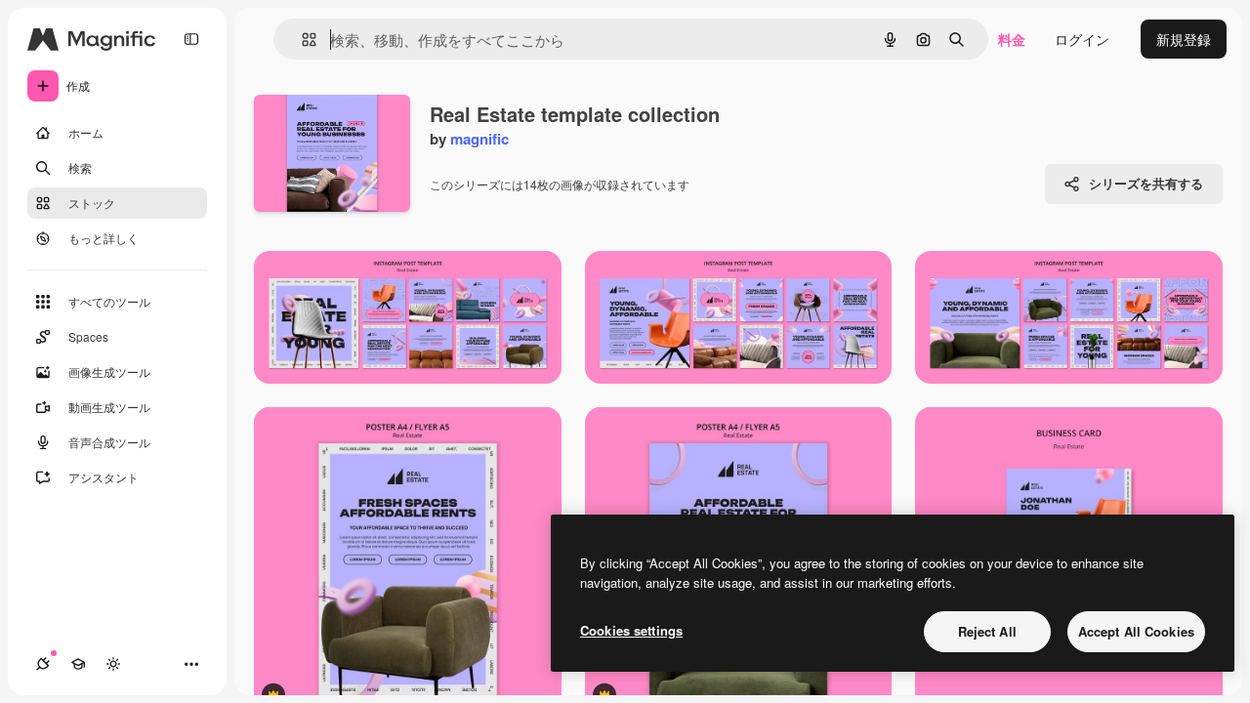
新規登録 (1183, 39)
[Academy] (78, 664)
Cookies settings (631, 630)
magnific (479, 138)
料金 (1011, 39)
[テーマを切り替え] (113, 664)
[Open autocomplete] (301, 39)
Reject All (987, 631)
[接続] (43, 664)
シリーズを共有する (1146, 183)
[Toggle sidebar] (191, 39)
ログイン (1082, 39)
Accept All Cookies (1136, 631)
